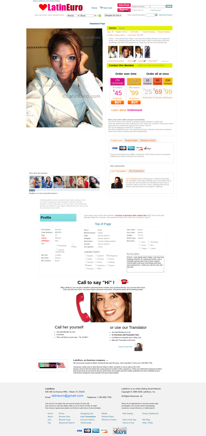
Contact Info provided (115, 61)
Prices (61, 413)
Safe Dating (127, 413)
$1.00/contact (117, 98)
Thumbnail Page (97, 23)
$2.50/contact (147, 97)
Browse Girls (64, 416)
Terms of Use (128, 423)
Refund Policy (108, 416)
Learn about (126, 110)
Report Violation (164, 32)
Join (49, 419)
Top (49, 423)
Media (104, 413)
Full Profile (134, 32)
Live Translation (119, 171)
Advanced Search (165, 15)
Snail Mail (152, 61)
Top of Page (103, 224)
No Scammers (136, 171)
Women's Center (109, 419)
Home (94, 8)
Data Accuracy (165, 61)
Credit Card (116, 140)
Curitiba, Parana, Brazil (116, 35)
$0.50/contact (134, 98)
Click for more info (125, 347)
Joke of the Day (129, 419)
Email (140, 61)
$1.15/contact (157, 97)
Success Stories (87, 419)
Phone (130, 61)
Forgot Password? (155, 10)
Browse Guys (65, 419)
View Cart (107, 8)
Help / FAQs (147, 423)
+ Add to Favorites (148, 32)
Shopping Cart (86, 413)
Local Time (132, 35)
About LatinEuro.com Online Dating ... (47, 1)
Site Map (146, 419)
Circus (100, 247)
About (50, 416)
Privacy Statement (150, 413)
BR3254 (58, 232)
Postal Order (131, 140)
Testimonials (85, 423)
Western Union (148, 140)
